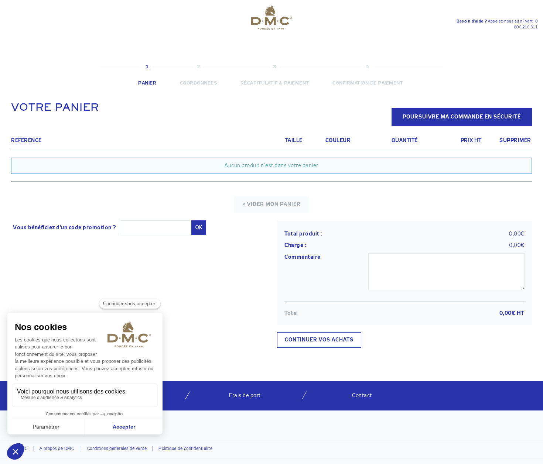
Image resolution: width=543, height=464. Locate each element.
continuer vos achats (319, 340)
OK (198, 227)
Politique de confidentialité (185, 449)
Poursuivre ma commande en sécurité (462, 117)
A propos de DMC (57, 449)
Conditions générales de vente (116, 449)
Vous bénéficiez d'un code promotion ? (64, 227)
